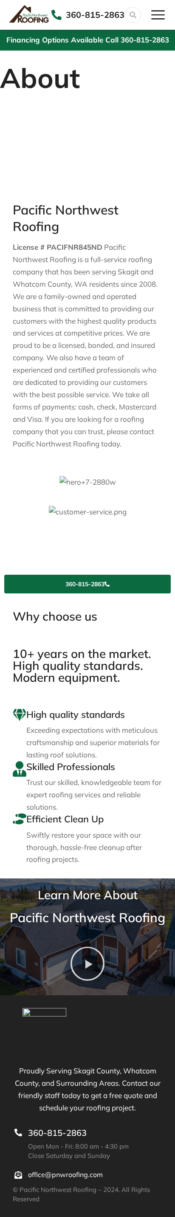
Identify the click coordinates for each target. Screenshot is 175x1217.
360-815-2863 (95, 14)
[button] (87, 965)
